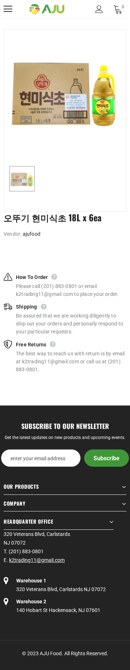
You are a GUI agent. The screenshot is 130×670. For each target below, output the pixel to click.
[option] (65, 91)
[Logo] (47, 9)
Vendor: (12, 234)
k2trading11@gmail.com (37, 560)
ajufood (31, 234)
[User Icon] (99, 9)
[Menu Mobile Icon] (8, 9)
